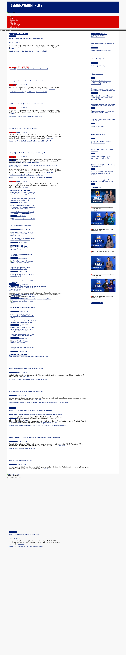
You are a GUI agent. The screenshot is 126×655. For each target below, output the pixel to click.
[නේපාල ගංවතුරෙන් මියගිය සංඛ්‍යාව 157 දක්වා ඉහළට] (23, 276)
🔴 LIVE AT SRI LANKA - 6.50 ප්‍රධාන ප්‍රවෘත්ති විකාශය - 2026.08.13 (102, 297)
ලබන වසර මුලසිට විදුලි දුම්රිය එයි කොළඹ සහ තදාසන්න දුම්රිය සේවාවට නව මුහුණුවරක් (22, 239)
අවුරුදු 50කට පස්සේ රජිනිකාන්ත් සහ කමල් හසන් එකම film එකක (103, 120)
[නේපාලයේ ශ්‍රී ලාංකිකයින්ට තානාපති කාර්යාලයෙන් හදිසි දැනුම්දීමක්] (35, 299)
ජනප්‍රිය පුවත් (14, 190)
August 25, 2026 (23, 298)
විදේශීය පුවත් (14, 20)
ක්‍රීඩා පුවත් (13, 23)
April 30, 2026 (22, 202)
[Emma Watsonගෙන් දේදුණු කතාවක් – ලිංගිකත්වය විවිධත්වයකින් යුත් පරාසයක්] (103, 175)
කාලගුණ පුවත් (14, 26)
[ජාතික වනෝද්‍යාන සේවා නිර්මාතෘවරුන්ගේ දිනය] (103, 37)
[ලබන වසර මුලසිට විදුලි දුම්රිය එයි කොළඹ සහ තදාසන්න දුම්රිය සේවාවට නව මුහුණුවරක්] (23, 235)
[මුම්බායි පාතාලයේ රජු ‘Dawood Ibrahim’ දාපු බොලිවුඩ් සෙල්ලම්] (103, 158)
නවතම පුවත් (13, 67)
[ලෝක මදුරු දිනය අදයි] (103, 66)
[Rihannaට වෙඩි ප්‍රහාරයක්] (99, 126)
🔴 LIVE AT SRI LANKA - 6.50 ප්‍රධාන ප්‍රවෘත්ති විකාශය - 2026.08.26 (102, 207)
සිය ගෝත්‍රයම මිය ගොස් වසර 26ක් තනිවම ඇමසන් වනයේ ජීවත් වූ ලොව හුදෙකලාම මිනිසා (103, 105)
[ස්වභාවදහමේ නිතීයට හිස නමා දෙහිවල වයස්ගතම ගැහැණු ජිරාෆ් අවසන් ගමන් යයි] (103, 84)
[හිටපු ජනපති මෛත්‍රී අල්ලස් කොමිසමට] (22, 219)
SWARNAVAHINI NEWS (6, 30)
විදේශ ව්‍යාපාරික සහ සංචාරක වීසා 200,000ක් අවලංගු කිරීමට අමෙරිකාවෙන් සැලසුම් (23, 321)
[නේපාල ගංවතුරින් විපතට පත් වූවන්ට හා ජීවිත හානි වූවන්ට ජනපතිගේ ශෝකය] (35, 165)
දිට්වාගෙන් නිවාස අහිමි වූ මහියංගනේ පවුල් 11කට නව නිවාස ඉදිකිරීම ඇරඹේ (22, 199)
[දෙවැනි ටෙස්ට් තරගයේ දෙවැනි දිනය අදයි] (49, 448)
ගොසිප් (12, 21)
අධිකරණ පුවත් (14, 27)
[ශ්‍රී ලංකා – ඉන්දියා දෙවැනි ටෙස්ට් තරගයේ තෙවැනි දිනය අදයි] (49, 379)
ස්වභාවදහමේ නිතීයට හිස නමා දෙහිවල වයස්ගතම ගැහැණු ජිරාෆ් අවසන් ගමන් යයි (103, 89)
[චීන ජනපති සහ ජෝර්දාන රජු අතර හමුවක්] (23, 302)
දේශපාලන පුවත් (15, 24)
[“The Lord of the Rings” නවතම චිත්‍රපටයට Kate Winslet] (103, 143)
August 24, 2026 (21, 418)
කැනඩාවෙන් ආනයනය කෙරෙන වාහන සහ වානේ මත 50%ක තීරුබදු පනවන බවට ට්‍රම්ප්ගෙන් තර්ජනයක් (22, 334)
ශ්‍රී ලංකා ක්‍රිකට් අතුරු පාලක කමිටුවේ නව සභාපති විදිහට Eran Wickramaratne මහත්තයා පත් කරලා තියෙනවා (22, 212)
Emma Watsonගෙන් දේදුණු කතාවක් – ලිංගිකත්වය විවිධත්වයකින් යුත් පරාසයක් (102, 180)
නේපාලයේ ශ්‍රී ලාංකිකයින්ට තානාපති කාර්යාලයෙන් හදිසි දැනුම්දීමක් (27, 286)
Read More (12, 48)
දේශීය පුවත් (13, 18)
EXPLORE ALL (22, 33)
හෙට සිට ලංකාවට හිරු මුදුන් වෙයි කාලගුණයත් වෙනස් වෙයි (26, 38)
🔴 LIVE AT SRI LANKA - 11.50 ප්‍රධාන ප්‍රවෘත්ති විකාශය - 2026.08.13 (102, 275)
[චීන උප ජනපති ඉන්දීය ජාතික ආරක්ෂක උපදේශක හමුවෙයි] (23, 289)
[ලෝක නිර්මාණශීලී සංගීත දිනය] (103, 50)
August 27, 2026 (13, 42)
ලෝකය (12, 246)
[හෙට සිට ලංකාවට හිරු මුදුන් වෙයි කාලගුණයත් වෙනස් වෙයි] (35, 51)
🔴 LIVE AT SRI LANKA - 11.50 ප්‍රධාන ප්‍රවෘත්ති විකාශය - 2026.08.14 (102, 252)
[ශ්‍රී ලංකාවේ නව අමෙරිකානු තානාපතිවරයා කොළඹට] (23, 342)
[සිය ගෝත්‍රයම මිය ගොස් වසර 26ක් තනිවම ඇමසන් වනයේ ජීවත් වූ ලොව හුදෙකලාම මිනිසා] (103, 99)
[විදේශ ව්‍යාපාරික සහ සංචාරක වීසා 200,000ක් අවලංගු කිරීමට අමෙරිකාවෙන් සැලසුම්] (23, 317)
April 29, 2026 (22, 242)
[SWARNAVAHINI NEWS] (26, 5)
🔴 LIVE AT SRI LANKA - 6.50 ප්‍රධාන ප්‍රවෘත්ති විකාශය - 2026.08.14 (102, 230)
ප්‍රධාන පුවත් (13, 34)
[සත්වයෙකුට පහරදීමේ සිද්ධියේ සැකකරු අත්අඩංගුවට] (35, 116)
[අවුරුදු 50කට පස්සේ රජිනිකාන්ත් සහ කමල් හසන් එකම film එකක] (103, 112)
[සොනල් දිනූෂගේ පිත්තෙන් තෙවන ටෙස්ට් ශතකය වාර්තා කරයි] (35, 69)
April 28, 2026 (24, 229)
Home (11, 17)
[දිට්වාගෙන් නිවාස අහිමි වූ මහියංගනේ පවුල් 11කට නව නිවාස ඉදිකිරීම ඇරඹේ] (23, 194)
